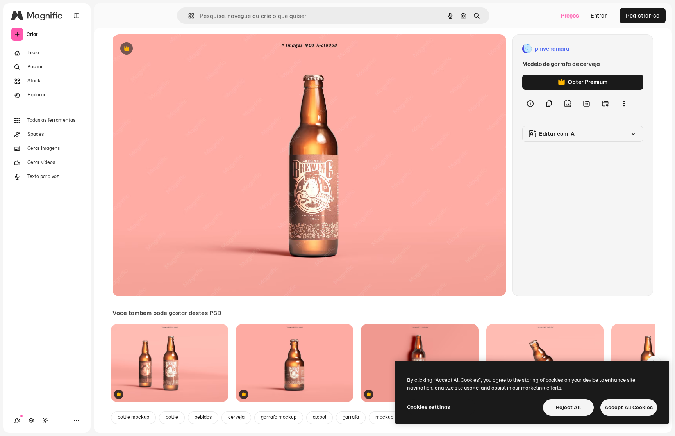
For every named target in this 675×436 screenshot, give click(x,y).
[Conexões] (17, 420)
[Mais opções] (624, 104)
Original (162, 49)
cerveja (236, 417)
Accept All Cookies (629, 407)
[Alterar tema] (45, 420)
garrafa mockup (278, 417)
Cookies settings (428, 407)
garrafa (351, 417)
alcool (319, 417)
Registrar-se (642, 15)
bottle (172, 417)
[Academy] (31, 420)
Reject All (568, 407)
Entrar (599, 15)
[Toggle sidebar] (76, 15)
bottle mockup (133, 417)
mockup (384, 417)
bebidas (203, 417)
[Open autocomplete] (188, 16)
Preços (570, 15)
